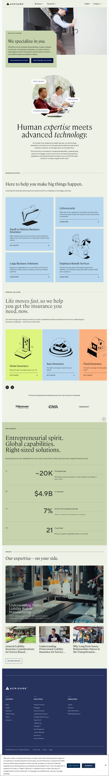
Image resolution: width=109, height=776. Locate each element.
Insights (87, 4)
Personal (50, 4)
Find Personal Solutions (42, 60)
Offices (7, 717)
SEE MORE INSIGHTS (13, 661)
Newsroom (71, 708)
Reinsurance (37, 735)
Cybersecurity (38, 723)
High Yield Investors (73, 711)
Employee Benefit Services (41, 717)
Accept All (88, 766)
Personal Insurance (39, 704)
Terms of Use (36, 749)
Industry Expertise (39, 738)
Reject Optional (73, 765)
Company (96, 4)
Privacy (45, 749)
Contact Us (9, 720)
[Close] (105, 765)
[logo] (15, 4)
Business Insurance (39, 711)
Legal (50, 749)
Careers (8, 708)
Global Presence (10, 714)
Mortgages (37, 708)
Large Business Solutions (41, 714)
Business (38, 4)
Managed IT (37, 726)
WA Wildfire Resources (74, 714)
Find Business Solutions (19, 60)
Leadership (9, 711)
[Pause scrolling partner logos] (104, 419)
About (7, 704)
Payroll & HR (37, 720)
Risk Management (39, 729)
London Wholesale (39, 732)
